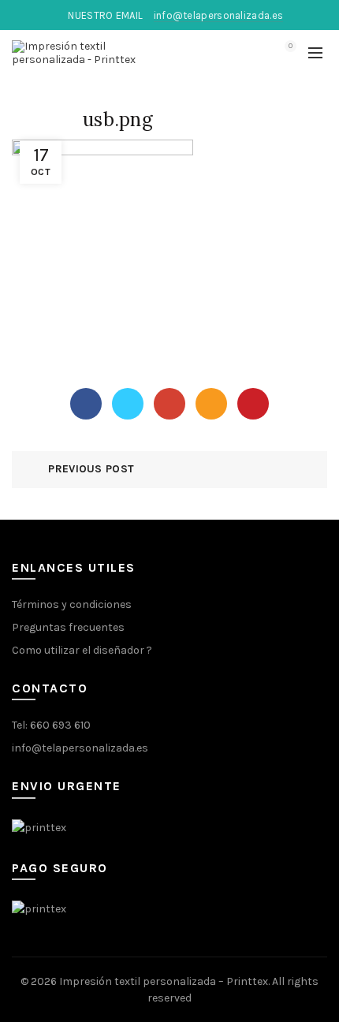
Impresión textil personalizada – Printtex (163, 981)
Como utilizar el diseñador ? (82, 650)
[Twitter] (127, 404)
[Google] (169, 404)
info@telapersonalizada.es (80, 748)
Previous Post (91, 469)
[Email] (211, 404)
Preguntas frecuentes (68, 627)
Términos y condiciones (72, 604)
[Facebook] (86, 404)
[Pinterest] (253, 404)
